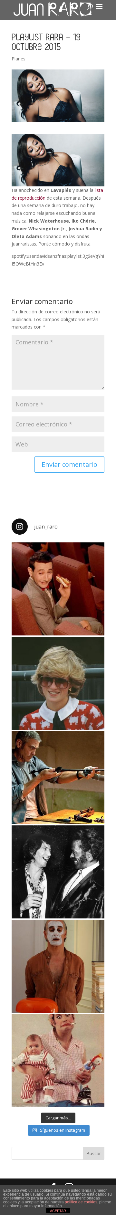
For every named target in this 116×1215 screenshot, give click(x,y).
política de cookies (81, 1202)
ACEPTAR (58, 1211)
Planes (18, 59)
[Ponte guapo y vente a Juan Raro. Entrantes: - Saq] (58, 966)
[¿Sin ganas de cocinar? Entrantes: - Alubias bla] (58, 1060)
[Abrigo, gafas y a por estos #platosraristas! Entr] (58, 683)
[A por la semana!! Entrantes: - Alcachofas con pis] (58, 777)
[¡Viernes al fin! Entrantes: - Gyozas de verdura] (58, 871)
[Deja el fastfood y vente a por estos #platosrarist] (58, 588)
